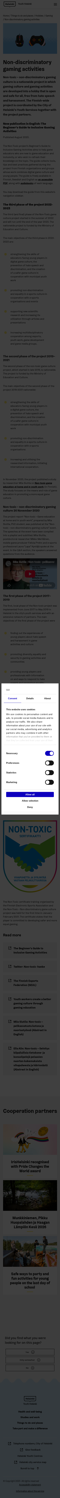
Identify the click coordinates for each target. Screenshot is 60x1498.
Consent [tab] (12, 698)
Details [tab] (30, 698)
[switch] (49, 762)
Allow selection (30, 800)
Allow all (30, 794)
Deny (30, 807)
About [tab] (47, 698)
